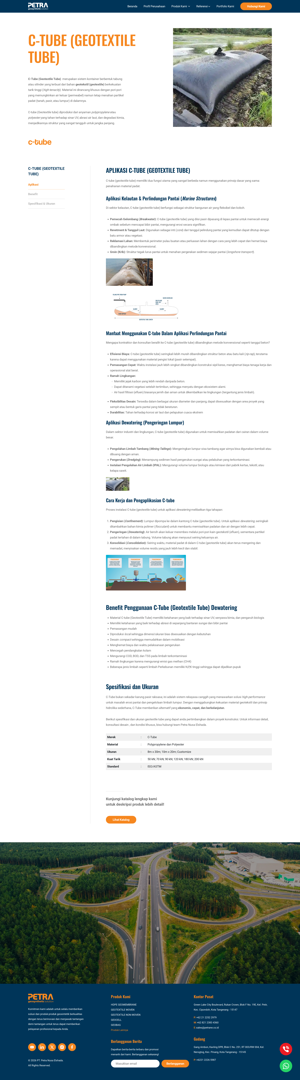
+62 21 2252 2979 (206, 1017)
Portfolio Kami (225, 6)
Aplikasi (33, 184)
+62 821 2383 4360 (208, 1022)
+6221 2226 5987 (206, 1059)
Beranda (132, 6)
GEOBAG (116, 1024)
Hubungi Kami (256, 6)
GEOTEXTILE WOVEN (122, 1009)
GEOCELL (116, 1019)
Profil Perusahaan (154, 6)
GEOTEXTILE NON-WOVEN (125, 1014)
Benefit (33, 194)
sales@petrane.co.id (207, 1027)
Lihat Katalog (121, 819)
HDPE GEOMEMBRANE (124, 1004)
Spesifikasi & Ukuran (41, 203)
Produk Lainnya (119, 1030)
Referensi (202, 6)
